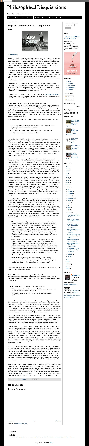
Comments (69, 99)
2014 (67, 189)
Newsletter (59, 18)
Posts (15, 54)
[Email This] (33, 379)
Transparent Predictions (52, 94)
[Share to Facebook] (36, 379)
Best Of (37, 18)
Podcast (29, 18)
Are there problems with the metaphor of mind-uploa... (73, 236)
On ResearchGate (70, 85)
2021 (67, 173)
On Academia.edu (70, 87)
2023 (67, 168)
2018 (67, 180)
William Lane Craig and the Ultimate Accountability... (73, 245)
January (70, 256)
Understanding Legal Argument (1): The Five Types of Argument (73, 123)
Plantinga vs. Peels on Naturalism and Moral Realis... (73, 215)
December (70, 191)
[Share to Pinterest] (38, 379)
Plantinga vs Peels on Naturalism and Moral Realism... (73, 221)
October (70, 196)
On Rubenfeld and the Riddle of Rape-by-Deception (73, 250)
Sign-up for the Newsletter (71, 23)
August (70, 200)
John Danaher (76, 275)
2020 (67, 175)
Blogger (51, 442)
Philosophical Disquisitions (36, 7)
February (70, 254)
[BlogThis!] (34, 379)
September (71, 198)
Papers (44, 18)
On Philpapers (69, 83)
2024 (67, 166)
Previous (11, 54)
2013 (67, 259)
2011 (67, 264)
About (22, 18)
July (69, 203)
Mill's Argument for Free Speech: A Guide (75, 140)
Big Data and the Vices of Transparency (73, 240)
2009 (67, 268)
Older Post (58, 421)
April (69, 209)
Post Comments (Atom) (21, 423)
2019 (67, 178)
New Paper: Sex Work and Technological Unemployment (73, 226)
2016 (67, 184)
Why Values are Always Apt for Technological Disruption (75, 148)
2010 (67, 266)
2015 (67, 187)
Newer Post (12, 421)
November (70, 193)
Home (10, 18)
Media (51, 18)
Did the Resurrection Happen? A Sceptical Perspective (72, 132)
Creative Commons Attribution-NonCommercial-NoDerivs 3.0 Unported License (54, 437)
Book (16, 18)
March (69, 212)
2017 (67, 182)
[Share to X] (35, 379)
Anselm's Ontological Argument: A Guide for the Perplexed (72, 156)
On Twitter (68, 81)
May (69, 207)
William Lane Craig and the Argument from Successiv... (73, 231)
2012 (67, 261)
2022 (67, 171)
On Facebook (69, 89)
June (69, 205)
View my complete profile (70, 284)
